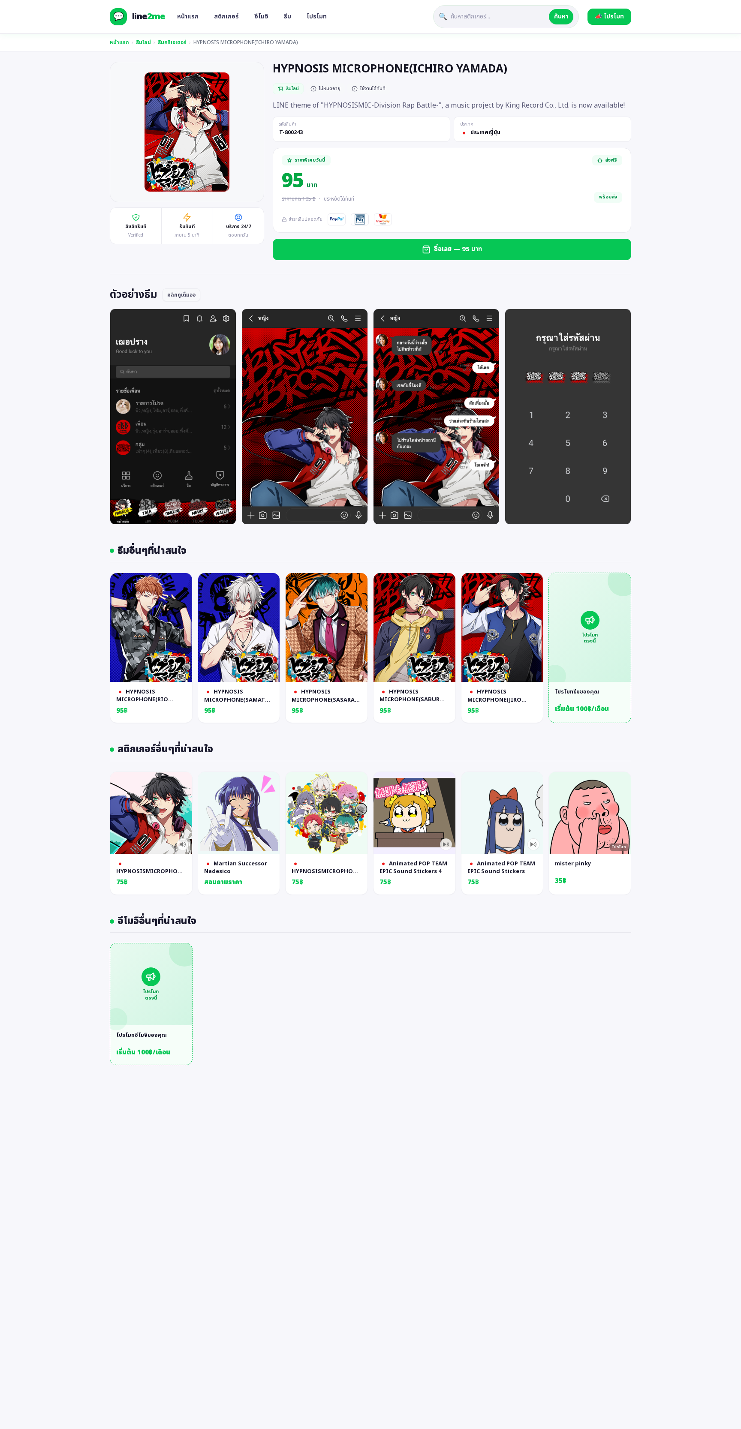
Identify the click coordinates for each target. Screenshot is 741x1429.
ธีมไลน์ (143, 42)
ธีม (287, 16)
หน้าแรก (188, 16)
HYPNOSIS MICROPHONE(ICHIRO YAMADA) (245, 42)
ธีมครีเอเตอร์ (172, 42)
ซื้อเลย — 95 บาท (458, 249)
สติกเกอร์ (226, 16)
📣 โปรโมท (609, 16)
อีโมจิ (261, 16)
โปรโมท (317, 16)
